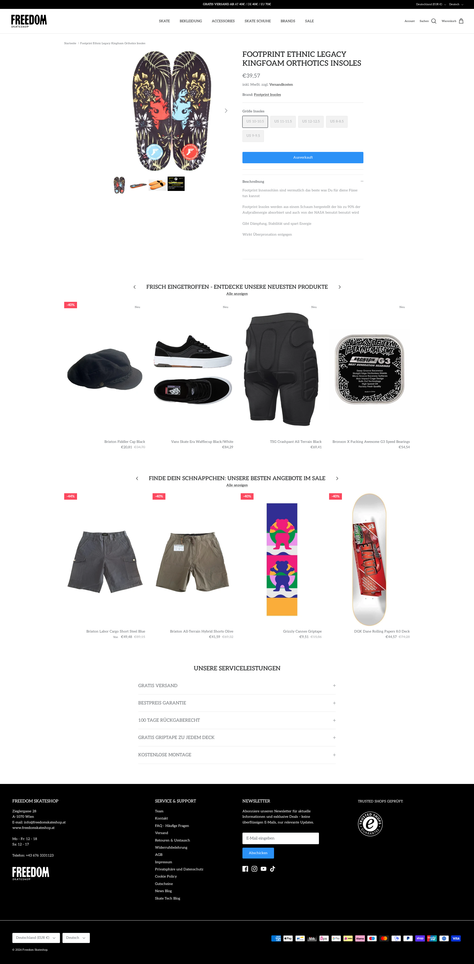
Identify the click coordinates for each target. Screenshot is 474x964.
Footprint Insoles (267, 95)
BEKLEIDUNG (191, 21)
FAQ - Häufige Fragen (172, 826)
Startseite (70, 43)
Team (159, 811)
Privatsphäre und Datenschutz (179, 869)
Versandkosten (281, 84)
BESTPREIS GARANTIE (162, 703)
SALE (309, 21)
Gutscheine (164, 884)
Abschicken (258, 853)
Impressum (163, 862)
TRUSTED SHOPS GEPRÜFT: (380, 801)
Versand (161, 833)
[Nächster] (226, 110)
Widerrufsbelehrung (171, 847)
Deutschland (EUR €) (429, 4)
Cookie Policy (166, 876)
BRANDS (288, 21)
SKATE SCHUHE (258, 21)
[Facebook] (245, 869)
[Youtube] (263, 869)
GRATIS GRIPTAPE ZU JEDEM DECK (176, 737)
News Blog (163, 891)
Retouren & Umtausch (172, 840)
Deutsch (454, 4)
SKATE (164, 21)
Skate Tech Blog (167, 898)
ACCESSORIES (223, 21)
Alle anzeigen (237, 294)
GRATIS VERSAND (158, 685)
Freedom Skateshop (34, 949)
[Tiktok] (273, 869)
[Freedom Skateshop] (29, 21)
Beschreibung (253, 182)
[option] (171, 110)
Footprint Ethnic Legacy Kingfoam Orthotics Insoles (112, 43)
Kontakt (161, 818)
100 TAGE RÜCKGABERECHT (169, 720)
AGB (158, 855)
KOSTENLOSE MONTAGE (164, 755)
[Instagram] (254, 869)
